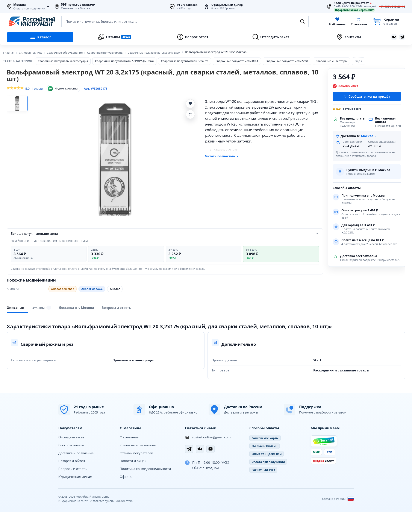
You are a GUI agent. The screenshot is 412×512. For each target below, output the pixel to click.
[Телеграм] (402, 37)
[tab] (76, 307)
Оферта (126, 476)
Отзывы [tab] (41, 307)
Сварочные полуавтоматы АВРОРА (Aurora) (124, 61)
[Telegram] (189, 449)
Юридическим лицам (75, 476)
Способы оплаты (71, 445)
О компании (129, 437)
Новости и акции (133, 461)
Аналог (115, 289)
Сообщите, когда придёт (369, 96)
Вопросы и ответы (72, 469)
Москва (19, 5)
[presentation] (41, 308)
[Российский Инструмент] (32, 21)
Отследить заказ (71, 437)
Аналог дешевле (62, 289)
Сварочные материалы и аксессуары (63, 61)
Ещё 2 (358, 61)
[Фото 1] (17, 103)
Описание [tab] (15, 307)
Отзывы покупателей (136, 453)
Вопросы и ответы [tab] (117, 307)
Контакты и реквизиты (138, 445)
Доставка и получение (76, 453)
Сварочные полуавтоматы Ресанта (184, 61)
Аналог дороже (92, 289)
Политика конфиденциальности (145, 469)
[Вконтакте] (394, 37)
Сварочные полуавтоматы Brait (236, 61)
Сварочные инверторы (331, 61)
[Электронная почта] (210, 449)
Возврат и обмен (71, 461)
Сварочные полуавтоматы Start (286, 61)
